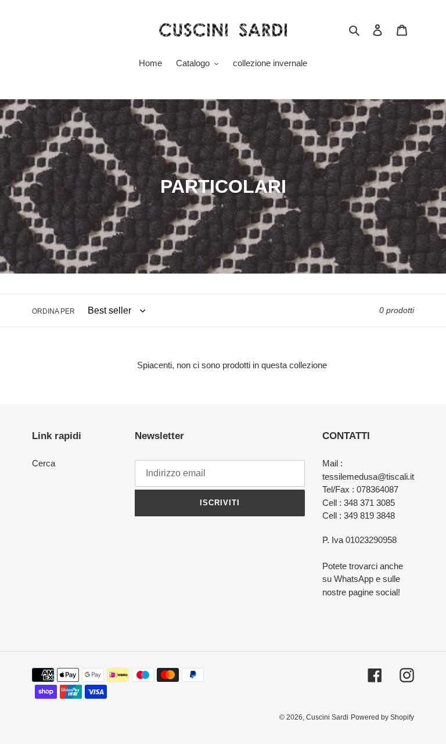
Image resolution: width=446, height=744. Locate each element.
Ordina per (53, 311)
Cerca (43, 463)
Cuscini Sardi (327, 717)
